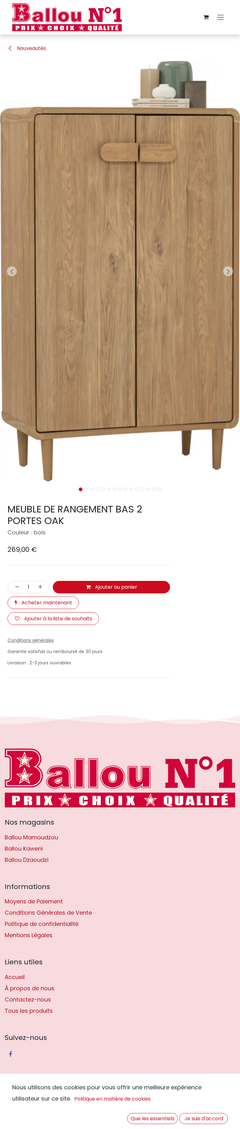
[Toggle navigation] (220, 17)
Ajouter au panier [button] (115, 587)
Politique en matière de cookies (112, 1098)
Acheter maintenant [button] (46, 602)
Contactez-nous (28, 999)
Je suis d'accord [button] (203, 1118)
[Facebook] (10, 1054)
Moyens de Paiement (34, 901)
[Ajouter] (42, 587)
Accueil (15, 977)
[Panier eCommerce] (206, 17)
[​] (120, 777)
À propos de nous (29, 988)
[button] (12, 271)
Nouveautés (31, 48)
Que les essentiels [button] (152, 1118)
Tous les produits (29, 1011)
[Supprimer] (15, 587)
